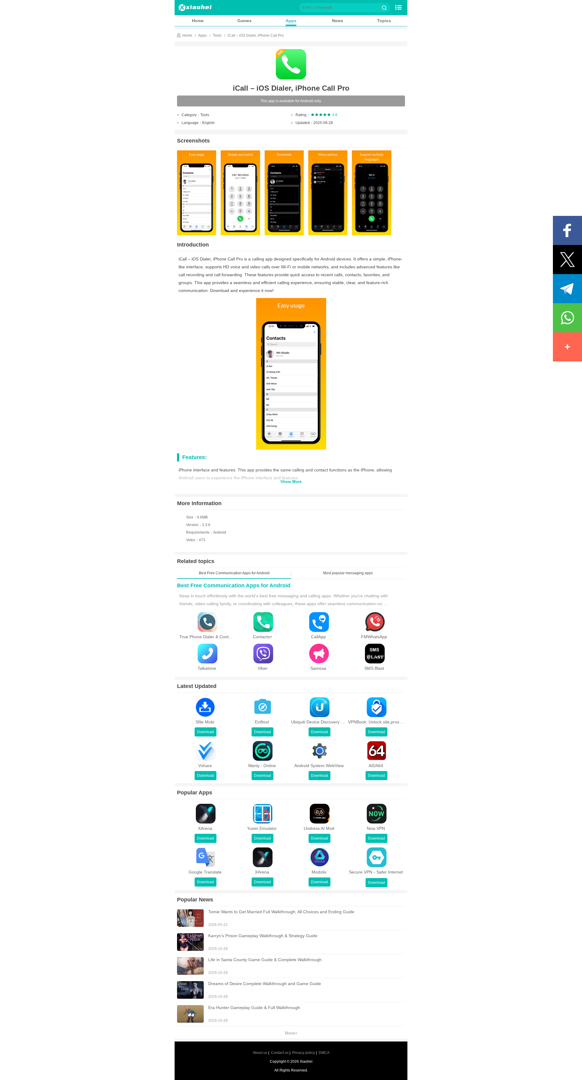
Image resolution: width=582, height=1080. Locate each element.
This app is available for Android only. (291, 101)
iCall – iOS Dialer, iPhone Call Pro (256, 35)
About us (260, 1053)
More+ (291, 1033)
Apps (291, 20)
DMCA (324, 1053)
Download (205, 732)
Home (198, 20)
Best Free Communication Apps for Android (233, 585)
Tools (217, 35)
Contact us (280, 1053)
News (337, 20)
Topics (384, 20)
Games (244, 20)
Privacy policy (303, 1053)
